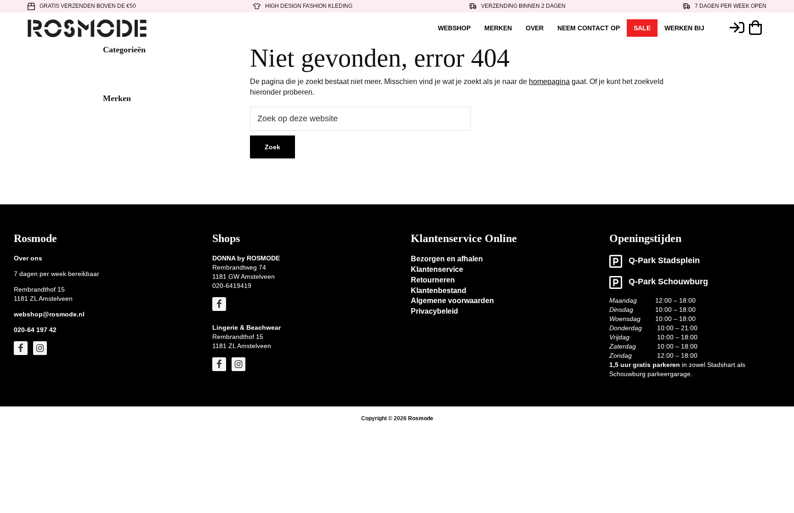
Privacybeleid (434, 311)
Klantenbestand (438, 290)
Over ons (28, 258)
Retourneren (433, 280)
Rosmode (420, 418)
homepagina (549, 81)
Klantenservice (437, 269)
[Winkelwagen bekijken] (757, 27)
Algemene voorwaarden (452, 300)
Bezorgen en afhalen (447, 259)
